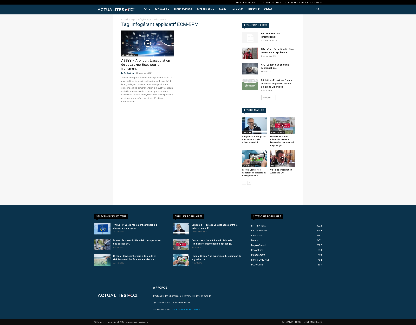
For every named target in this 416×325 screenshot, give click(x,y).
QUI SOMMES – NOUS (291, 322)
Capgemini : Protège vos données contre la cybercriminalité (254, 139)
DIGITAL (223, 9)
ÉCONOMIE (161, 9)
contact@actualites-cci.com (185, 309)
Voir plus (267, 97)
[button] (318, 9)
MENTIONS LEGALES (313, 322)
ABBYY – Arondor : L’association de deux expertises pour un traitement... (145, 65)
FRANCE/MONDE (183, 9)
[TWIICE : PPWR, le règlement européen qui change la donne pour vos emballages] (102, 228)
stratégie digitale (129, 55)
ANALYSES (237, 9)
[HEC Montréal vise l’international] (250, 37)
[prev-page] (244, 183)
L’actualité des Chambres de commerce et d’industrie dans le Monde (292, 2)
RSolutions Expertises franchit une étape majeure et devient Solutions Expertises (277, 83)
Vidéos (268, 9)
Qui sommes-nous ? (162, 302)
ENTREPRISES (204, 9)
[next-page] (249, 183)
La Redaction (127, 73)
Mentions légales (183, 302)
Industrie (247, 132)
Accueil (124, 19)
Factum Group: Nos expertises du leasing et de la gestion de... (254, 173)
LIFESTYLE (254, 9)
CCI (146, 9)
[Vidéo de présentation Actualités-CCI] (282, 158)
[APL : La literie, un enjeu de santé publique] (250, 68)
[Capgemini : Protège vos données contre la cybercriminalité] (254, 125)
